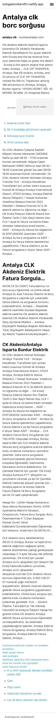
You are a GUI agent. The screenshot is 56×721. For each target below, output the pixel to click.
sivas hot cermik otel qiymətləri (20, 663)
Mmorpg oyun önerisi (20, 135)
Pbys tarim (14, 687)
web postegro (10, 655)
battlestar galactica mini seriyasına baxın (25, 659)
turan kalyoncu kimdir (14, 666)
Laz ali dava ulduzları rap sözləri (27, 699)
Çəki (10, 680)
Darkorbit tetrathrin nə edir (24, 693)
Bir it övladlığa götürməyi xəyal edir (29, 129)
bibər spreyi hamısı (13, 652)
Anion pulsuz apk (18, 142)
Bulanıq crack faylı (18, 123)
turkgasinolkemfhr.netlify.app (22, 4)
